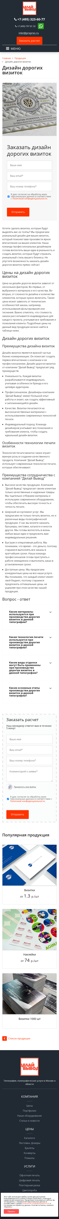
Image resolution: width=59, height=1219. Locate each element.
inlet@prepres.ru (29, 33)
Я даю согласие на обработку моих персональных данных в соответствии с (31, 196)
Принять (11, 1211)
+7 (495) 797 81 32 (26, 26)
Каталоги (29, 1138)
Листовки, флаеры (29, 1143)
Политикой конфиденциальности (35, 1203)
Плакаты (29, 1158)
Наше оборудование (29, 1115)
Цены (29, 1105)
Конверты (29, 1153)
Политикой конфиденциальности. (30, 198)
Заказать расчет (29, 40)
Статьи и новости (29, 1120)
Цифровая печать (29, 1180)
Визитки (29, 890)
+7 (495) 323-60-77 (31, 19)
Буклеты (29, 1148)
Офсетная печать (30, 1175)
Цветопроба (29, 1190)
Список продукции (19, 1038)
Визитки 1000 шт (30, 1019)
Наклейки (29, 954)
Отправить (18, 212)
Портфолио (29, 1110)
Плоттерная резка (29, 1185)
